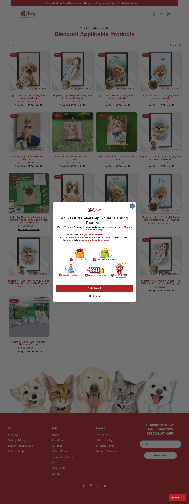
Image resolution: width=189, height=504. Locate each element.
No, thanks (94, 296)
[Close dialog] (132, 206)
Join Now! (94, 288)
